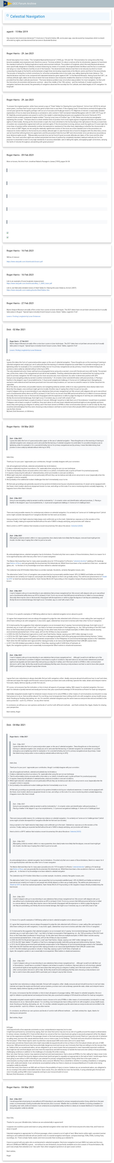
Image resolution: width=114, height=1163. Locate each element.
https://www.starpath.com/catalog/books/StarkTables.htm (28, 290)
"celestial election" (80, 561)
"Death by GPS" (15, 885)
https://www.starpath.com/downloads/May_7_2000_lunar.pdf (29, 283)
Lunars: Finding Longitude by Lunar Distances (24, 316)
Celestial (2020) (77, 526)
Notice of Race (15, 563)
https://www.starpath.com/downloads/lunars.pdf (25, 261)
